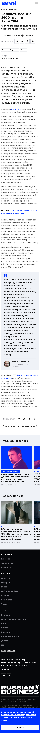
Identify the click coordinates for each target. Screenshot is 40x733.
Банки (4, 624)
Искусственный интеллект (14, 619)
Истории (5, 583)
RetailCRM (16, 109)
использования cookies (12, 715)
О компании (7, 563)
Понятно (20, 728)
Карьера (5, 632)
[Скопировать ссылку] (32, 41)
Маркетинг (14, 50)
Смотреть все (8, 651)
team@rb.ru (7, 669)
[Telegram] (3, 675)
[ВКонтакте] (9, 675)
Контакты (6, 567)
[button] (37, 3)
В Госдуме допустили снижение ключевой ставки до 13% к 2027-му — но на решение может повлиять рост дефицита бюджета (16, 534)
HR (2, 645)
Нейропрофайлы (9, 591)
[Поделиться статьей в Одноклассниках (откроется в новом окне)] (27, 41)
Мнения (5, 587)
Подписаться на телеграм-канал (19, 426)
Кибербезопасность (11, 636)
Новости (5, 9)
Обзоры (5, 595)
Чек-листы (6, 600)
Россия (23, 50)
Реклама (5, 615)
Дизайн (4, 641)
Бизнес (14, 9)
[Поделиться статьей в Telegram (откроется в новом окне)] (16, 41)
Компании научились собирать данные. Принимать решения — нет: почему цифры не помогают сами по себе (16, 478)
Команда (5, 559)
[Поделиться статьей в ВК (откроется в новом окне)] (22, 41)
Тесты (4, 604)
